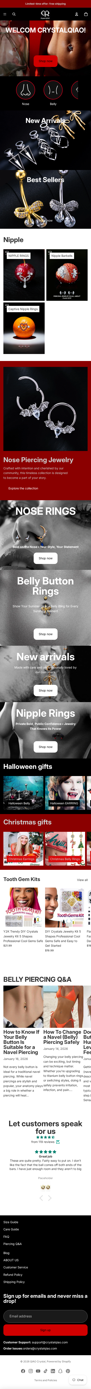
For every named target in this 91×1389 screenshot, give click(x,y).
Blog (6, 1253)
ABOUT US (11, 1260)
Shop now (45, 61)
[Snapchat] (60, 1371)
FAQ (6, 1236)
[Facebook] (23, 1371)
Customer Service (15, 1267)
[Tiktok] (45, 1371)
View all (82, 880)
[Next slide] (83, 793)
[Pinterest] (67, 1371)
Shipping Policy (14, 1282)
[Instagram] (30, 1371)
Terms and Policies (45, 1380)
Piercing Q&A (12, 1244)
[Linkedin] (52, 1371)
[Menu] (5, 14)
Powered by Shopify (59, 1361)
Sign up (45, 1330)
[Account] (76, 14)
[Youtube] (38, 1371)
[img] (45, 1137)
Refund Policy (12, 1274)
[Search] (14, 14)
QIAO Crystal (38, 1361)
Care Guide (11, 1229)
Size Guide (10, 1222)
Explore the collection (23, 488)
